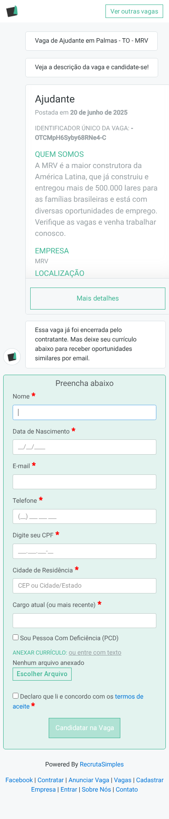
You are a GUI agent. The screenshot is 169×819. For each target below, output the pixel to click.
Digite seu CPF (33, 535)
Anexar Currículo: (40, 653)
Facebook (19, 780)
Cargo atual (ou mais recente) (54, 605)
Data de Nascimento (41, 431)
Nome (21, 396)
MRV (41, 261)
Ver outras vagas (134, 11)
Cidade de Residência (43, 570)
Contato (127, 789)
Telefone (25, 501)
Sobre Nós (96, 789)
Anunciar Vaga (89, 780)
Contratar (50, 780)
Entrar (68, 789)
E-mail (21, 466)
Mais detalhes (98, 298)
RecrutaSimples (102, 764)
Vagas (123, 780)
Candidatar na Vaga (84, 728)
